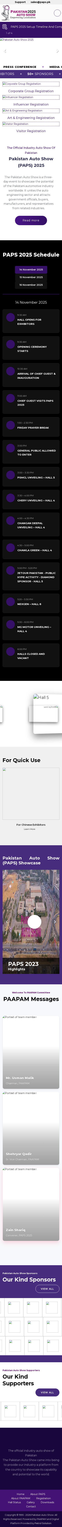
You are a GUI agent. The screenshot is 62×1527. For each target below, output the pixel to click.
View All (47, 1288)
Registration (43, 1498)
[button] (4, 51)
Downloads (47, 1502)
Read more (31, 220)
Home (20, 1494)
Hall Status (14, 1502)
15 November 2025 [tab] (31, 277)
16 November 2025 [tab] (31, 284)
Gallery (31, 1502)
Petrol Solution (43, 1523)
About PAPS (37, 1494)
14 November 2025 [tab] (31, 269)
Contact (31, 1506)
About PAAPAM (20, 1498)
